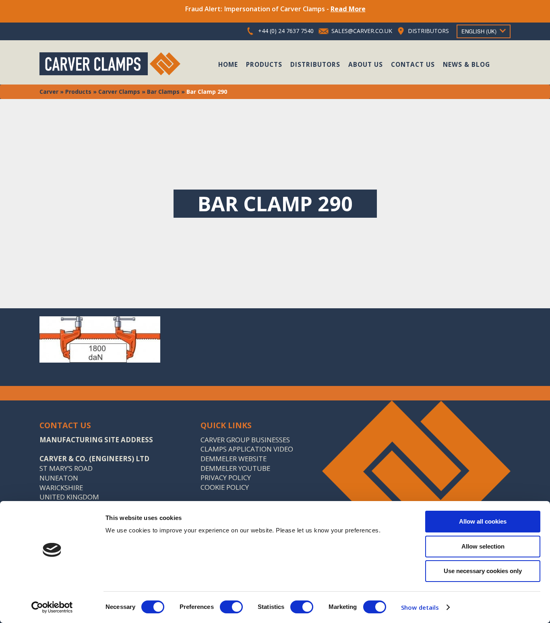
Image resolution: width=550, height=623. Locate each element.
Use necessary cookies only (483, 570)
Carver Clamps (119, 91)
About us (365, 64)
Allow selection (483, 546)
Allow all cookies (483, 521)
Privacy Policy (226, 477)
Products (264, 64)
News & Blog (466, 64)
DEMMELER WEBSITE (234, 458)
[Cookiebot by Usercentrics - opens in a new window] (52, 607)
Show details (420, 607)
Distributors (315, 64)
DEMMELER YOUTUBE (235, 468)
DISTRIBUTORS (428, 31)
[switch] (231, 606)
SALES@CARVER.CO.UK (361, 31)
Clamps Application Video (247, 449)
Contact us (413, 64)
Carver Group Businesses (245, 439)
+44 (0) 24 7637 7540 (286, 31)
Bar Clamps (163, 91)
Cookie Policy (225, 487)
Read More (348, 8)
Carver (48, 91)
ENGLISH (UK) (478, 31)
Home (228, 64)
